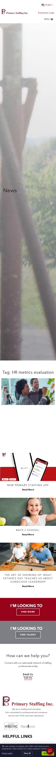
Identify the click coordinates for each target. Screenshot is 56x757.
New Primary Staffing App (28, 485)
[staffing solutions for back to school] (28, 512)
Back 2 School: (28, 530)
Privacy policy (7, 753)
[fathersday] (28, 557)
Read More (28, 490)
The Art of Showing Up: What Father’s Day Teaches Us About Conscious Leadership (28, 578)
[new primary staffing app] (28, 467)
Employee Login (46, 13)
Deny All (27, 753)
